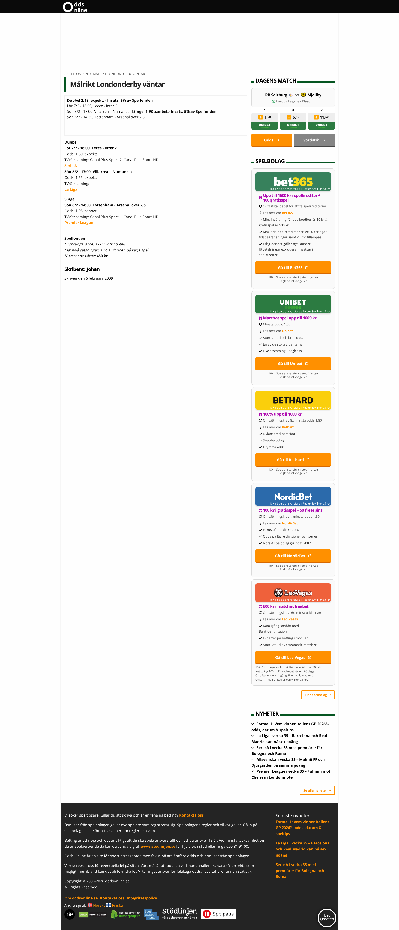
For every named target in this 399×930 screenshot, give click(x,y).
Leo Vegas (290, 619)
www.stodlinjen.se (158, 846)
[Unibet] (264, 126)
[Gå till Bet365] (293, 181)
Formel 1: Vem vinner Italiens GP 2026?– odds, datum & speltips (302, 827)
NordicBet (290, 523)
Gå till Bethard (290, 459)
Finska (117, 905)
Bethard (288, 427)
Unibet (287, 331)
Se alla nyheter (315, 790)
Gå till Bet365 (290, 267)
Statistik (311, 140)
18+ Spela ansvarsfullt (284, 189)
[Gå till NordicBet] (293, 496)
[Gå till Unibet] (293, 304)
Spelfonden (77, 74)
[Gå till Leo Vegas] (293, 592)
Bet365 (287, 213)
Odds (268, 140)
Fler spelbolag (316, 695)
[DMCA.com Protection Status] (93, 915)
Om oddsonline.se (81, 898)
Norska (99, 905)
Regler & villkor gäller (316, 189)
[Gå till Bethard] (293, 400)
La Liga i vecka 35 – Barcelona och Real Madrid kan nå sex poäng (303, 849)
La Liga (70, 189)
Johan (93, 269)
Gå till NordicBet (290, 555)
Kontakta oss (191, 815)
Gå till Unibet (290, 363)
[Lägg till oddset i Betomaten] (260, 117)
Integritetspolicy (142, 898)
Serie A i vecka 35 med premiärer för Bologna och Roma (300, 870)
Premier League (78, 222)
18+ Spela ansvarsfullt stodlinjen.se (293, 277)
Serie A (70, 165)
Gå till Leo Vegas (290, 657)
